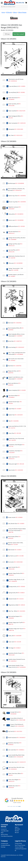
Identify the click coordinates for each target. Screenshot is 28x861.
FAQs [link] (2, 832)
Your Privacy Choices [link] (20, 845)
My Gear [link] (17, 830)
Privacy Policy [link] (18, 843)
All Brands (9, 12)
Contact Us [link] (4, 829)
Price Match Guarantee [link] (7, 836)
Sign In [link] (16, 827)
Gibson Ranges (22, 12)
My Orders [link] (17, 829)
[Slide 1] (9, 806)
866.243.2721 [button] (20, 2)
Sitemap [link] (3, 847)
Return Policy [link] (4, 834)
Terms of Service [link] (19, 847)
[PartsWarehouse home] (11, 2)
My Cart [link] (17, 832)
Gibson (15, 12)
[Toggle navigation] (2, 3)
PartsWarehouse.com (13, 855)
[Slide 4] (17, 806)
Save (8, 34)
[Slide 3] (14, 806)
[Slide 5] (19, 806)
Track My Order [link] (5, 831)
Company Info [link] (4, 843)
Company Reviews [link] (5, 845)
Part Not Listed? (18, 34)
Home (3, 12)
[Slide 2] (11, 806)
